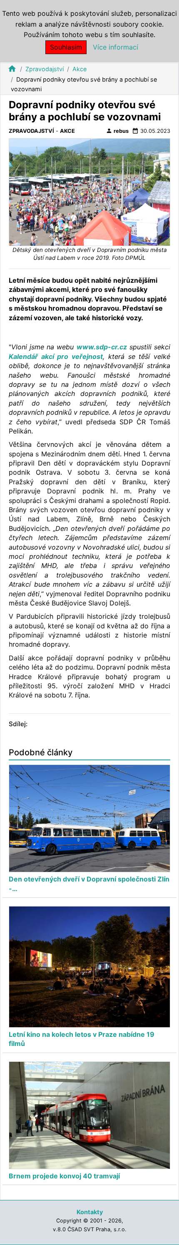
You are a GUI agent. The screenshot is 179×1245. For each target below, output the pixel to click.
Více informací (115, 47)
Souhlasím (66, 47)
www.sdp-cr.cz (102, 347)
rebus (117, 130)
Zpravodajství (44, 68)
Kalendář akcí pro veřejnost (56, 356)
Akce (79, 68)
